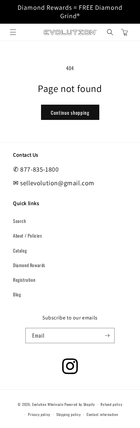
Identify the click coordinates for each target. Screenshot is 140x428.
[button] (13, 32)
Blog (17, 294)
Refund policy (111, 404)
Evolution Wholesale (47, 404)
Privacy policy (39, 414)
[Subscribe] (107, 335)
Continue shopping (70, 112)
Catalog (20, 250)
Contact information (102, 414)
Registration (24, 279)
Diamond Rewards (29, 265)
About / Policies (27, 235)
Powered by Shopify (79, 404)
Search (19, 220)
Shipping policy (68, 414)
